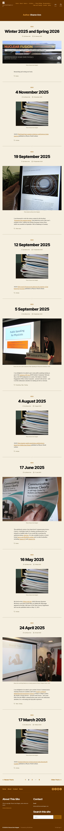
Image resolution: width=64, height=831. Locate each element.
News (49, 5)
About (21, 3)
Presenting (18, 385)
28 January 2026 (38, 36)
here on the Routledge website (26, 537)
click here (26, 535)
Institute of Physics (25, 375)
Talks (22, 385)
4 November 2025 (31, 92)
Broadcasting (46, 3)
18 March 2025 (37, 724)
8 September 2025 (38, 314)
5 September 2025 (32, 309)
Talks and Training (37, 5)
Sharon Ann (27, 36)
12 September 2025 (32, 244)
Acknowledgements (6, 808)
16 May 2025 (32, 559)
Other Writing (38, 3)
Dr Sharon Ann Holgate (13, 827)
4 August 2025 (32, 401)
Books (25, 3)
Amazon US (22, 539)
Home (17, 3)
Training (26, 385)
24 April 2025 (32, 627)
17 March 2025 (32, 719)
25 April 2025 (38, 632)
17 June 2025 (32, 467)
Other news (18, 228)
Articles (31, 3)
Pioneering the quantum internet (22, 220)
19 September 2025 (32, 156)
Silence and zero (27, 601)
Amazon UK (31, 539)
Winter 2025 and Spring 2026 (32, 31)
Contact (45, 5)
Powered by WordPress (26, 827)
